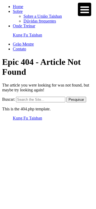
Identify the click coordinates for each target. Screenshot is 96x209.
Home (18, 6)
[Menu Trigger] (84, 9)
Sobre (18, 11)
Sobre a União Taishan (42, 16)
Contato (19, 49)
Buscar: (8, 99)
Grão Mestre (23, 44)
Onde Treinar (24, 26)
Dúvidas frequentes (39, 21)
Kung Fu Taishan (27, 35)
